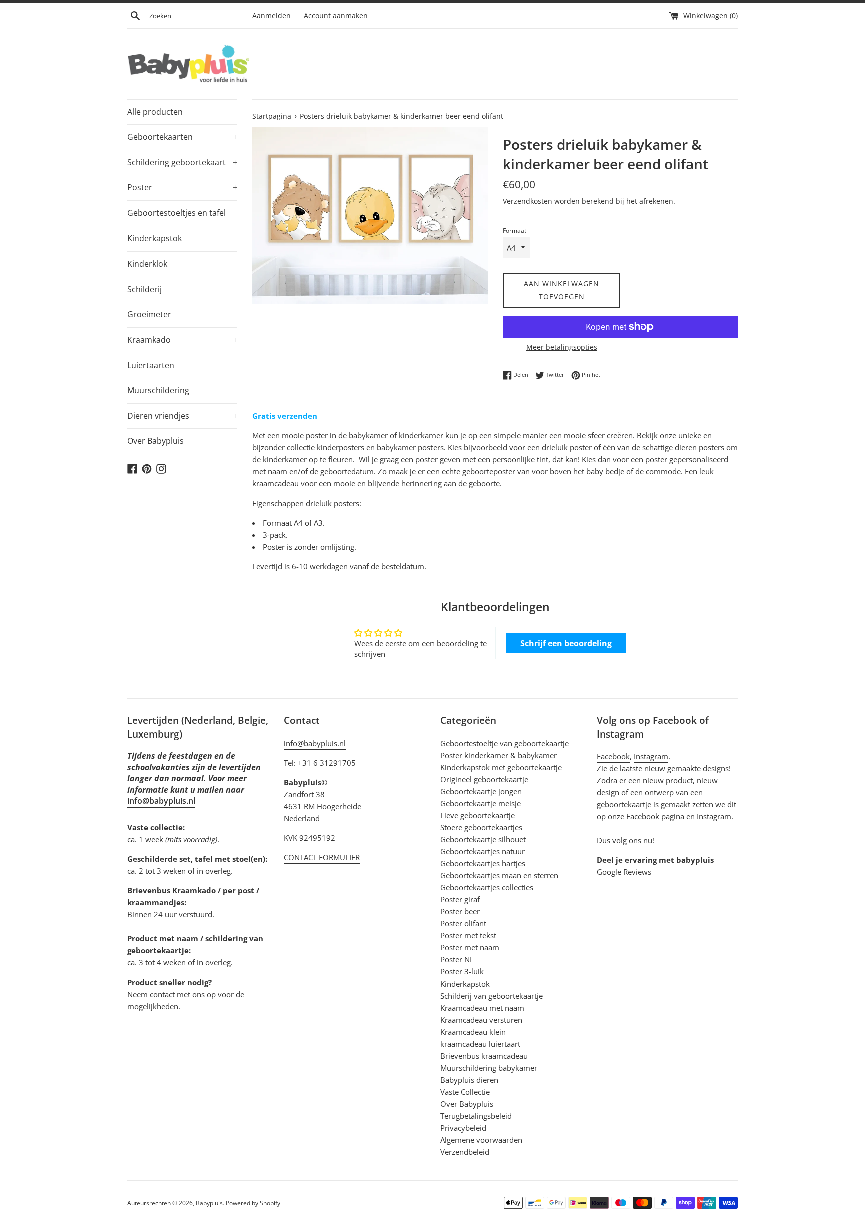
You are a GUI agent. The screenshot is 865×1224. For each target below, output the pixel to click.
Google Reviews (624, 872)
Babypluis (209, 1203)
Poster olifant (463, 923)
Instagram (651, 756)
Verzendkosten (527, 201)
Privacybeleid (463, 1128)
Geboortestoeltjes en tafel (176, 212)
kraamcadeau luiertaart (480, 1044)
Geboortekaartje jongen (481, 791)
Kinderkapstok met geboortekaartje (501, 767)
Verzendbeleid (464, 1152)
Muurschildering (158, 390)
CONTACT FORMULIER (322, 857)
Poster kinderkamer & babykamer (498, 755)
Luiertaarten (150, 365)
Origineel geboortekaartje (484, 779)
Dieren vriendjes (182, 415)
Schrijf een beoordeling (566, 643)
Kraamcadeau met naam (482, 1008)
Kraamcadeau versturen (481, 1020)
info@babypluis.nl (161, 800)
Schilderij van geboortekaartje (491, 996)
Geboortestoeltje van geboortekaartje (504, 743)
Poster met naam (469, 947)
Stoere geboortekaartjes (481, 827)
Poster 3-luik (462, 971)
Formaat (514, 230)
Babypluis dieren (469, 1080)
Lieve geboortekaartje (477, 815)
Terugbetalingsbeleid (476, 1116)
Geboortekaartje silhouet (483, 839)
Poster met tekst (468, 935)
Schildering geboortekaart (182, 162)
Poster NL (457, 959)
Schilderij (144, 289)
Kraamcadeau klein (473, 1032)
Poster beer (460, 911)
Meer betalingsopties (561, 347)
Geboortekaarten (182, 136)
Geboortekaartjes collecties (486, 887)
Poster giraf (460, 899)
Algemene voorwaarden (481, 1140)
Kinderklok (147, 263)
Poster (182, 187)
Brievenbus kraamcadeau (484, 1056)
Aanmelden (271, 15)
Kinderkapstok (154, 238)
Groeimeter (149, 314)
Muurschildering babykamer (488, 1068)
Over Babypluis (155, 440)
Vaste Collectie (465, 1092)
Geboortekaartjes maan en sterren (499, 875)
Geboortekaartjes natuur (482, 851)
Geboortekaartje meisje (480, 803)
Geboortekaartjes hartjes (482, 863)
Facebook (613, 756)
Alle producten (155, 111)
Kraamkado (182, 339)
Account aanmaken (336, 15)
